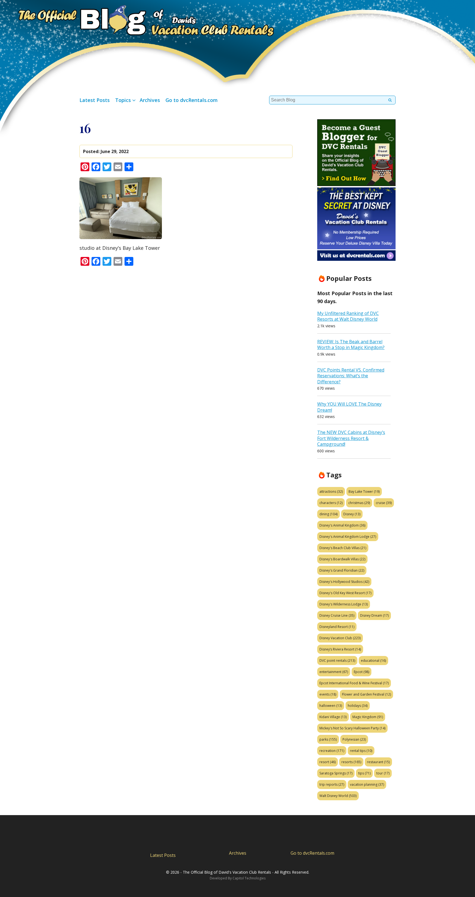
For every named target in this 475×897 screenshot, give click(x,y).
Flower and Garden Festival (366, 694)
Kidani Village (333, 717)
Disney (351, 514)
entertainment (333, 671)
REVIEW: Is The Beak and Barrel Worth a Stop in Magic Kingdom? (351, 345)
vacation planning (367, 784)
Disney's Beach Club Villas (342, 548)
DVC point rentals (337, 660)
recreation (331, 750)
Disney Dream (374, 615)
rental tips (361, 750)
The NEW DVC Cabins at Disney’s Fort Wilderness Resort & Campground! (351, 438)
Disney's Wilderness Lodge (343, 604)
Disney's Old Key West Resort (345, 593)
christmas (359, 502)
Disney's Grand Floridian (341, 570)
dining (328, 514)
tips (364, 773)
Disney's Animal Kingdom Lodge (347, 536)
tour (383, 773)
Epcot (361, 671)
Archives (150, 100)
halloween (330, 705)
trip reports (331, 784)
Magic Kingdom (367, 717)
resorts (351, 762)
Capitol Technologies (249, 878)
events (327, 694)
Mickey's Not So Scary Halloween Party (352, 728)
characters (331, 502)
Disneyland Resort (336, 626)
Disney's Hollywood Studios (344, 581)
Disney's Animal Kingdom (342, 525)
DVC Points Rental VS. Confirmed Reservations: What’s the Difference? (350, 376)
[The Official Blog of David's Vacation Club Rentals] (137, 19)
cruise (384, 502)
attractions (331, 491)
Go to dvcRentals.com (191, 100)
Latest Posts (94, 100)
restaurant (378, 762)
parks (328, 739)
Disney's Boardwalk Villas (342, 559)
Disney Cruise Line (336, 615)
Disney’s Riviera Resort (340, 649)
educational (373, 660)
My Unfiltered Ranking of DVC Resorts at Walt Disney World (348, 316)
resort (327, 762)
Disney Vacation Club (340, 638)
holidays (358, 705)
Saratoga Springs (335, 773)
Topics (123, 100)
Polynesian (354, 739)
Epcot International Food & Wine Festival (354, 683)
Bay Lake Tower (364, 491)
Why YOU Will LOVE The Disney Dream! (349, 407)
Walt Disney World (338, 795)
